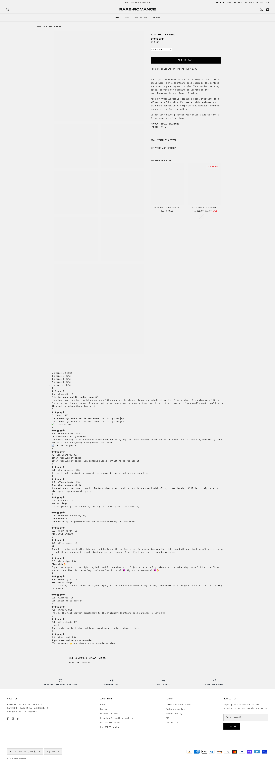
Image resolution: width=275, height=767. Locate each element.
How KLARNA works (110, 722)
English (263, 3)
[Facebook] (8, 719)
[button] (157, 39)
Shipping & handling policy (116, 718)
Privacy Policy (109, 713)
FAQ (167, 718)
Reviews (104, 709)
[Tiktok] (18, 719)
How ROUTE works (109, 727)
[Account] (260, 9)
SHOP (117, 17)
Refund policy (173, 713)
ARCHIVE (156, 17)
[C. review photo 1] (62, 424)
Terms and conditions (178, 704)
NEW (126, 17)
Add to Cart (186, 60)
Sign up (231, 726)
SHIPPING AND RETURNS (163, 148)
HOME (39, 27)
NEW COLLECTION (132, 2)
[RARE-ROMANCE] (137, 9)
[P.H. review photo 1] (64, 445)
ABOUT (229, 3)
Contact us (171, 722)
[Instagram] (13, 719)
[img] (58, 391)
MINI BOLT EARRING (52, 27)
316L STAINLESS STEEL (163, 140)
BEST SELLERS (141, 17)
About (103, 704)
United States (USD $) (244, 3)
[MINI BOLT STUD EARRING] (167, 184)
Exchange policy (175, 709)
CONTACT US (219, 3)
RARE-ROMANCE (20, 759)
